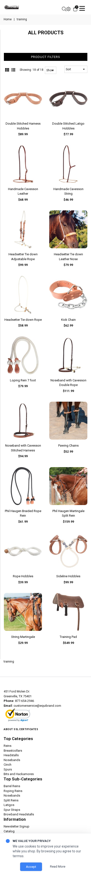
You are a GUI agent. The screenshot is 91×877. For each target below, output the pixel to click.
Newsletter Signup (16, 826)
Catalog (9, 831)
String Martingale (23, 637)
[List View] (13, 70)
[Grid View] (7, 70)
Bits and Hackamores (19, 774)
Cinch (7, 764)
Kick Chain (68, 319)
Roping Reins (13, 791)
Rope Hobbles (23, 576)
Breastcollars (13, 750)
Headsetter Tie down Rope (23, 319)
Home (8, 19)
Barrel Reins (12, 786)
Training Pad (68, 637)
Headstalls (11, 755)
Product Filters (45, 57)
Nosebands (12, 760)
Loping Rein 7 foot (23, 380)
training (9, 661)
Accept (31, 867)
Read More (57, 866)
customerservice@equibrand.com (37, 705)
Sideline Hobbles (68, 576)
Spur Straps (12, 810)
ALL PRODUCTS (46, 33)
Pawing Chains (68, 445)
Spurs (8, 769)
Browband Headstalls (19, 814)
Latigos (9, 805)
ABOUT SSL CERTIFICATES (21, 729)
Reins (7, 746)
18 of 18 (38, 69)
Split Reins (11, 800)
